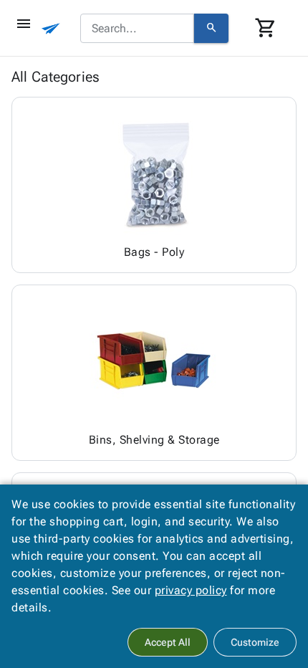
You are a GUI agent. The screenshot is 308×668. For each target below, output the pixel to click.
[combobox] (137, 28)
